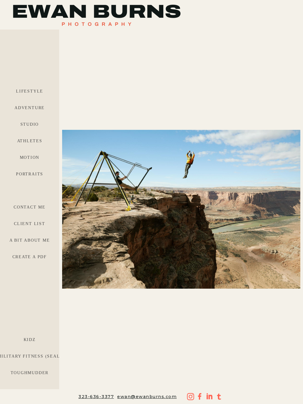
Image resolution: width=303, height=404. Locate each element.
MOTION (30, 157)
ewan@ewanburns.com (147, 396)
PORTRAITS (29, 174)
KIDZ (30, 339)
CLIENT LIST (29, 224)
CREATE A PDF (29, 257)
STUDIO (29, 124)
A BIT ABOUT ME (29, 240)
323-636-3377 (96, 396)
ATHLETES (29, 141)
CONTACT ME (30, 207)
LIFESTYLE (29, 91)
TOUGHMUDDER (30, 373)
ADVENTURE (29, 108)
